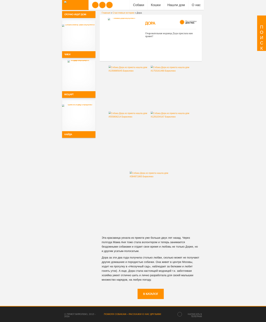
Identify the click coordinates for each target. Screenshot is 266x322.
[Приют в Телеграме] (109, 5)
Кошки (156, 5)
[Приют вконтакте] (95, 5)
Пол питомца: (191, 21)
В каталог (150, 294)
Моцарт (69, 94)
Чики (67, 54)
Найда (68, 134)
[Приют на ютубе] (102, 5)
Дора (150, 23)
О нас (196, 5)
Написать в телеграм (195, 315)
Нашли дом (176, 5)
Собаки (138, 5)
